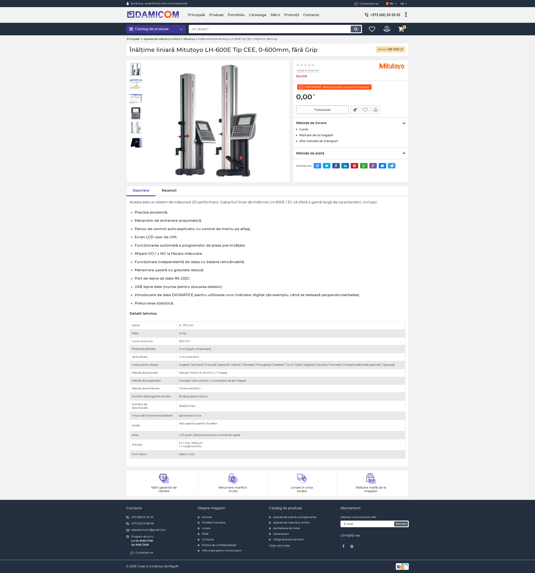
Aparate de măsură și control (291, 522)
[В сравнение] (376, 110)
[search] (356, 29)
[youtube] (352, 546)
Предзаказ (322, 110)
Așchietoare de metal (286, 528)
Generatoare (281, 533)
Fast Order (355, 110)
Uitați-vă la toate (279, 545)
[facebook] (343, 546)
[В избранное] (365, 110)
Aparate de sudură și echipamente (294, 517)
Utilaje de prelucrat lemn (288, 539)
